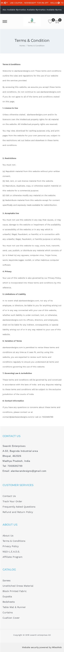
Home (22, 46)
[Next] (58, 3)
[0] (50, 21)
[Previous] (5, 3)
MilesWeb (57, 647)
